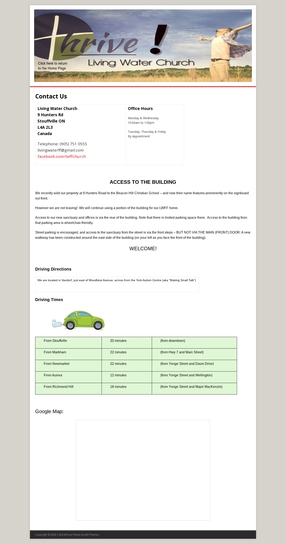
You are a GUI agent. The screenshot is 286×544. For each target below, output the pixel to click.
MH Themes (92, 534)
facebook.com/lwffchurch (61, 156)
